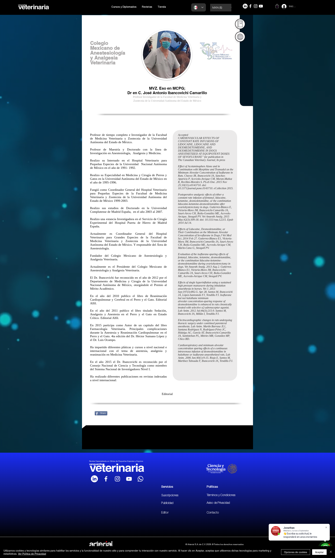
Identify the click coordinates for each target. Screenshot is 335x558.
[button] (124, 7)
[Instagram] (255, 6)
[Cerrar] (331, 552)
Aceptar (319, 552)
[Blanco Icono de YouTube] (128, 478)
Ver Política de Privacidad (32, 553)
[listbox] (223, 8)
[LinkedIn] (245, 6)
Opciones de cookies (295, 552)
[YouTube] (260, 6)
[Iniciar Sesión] (281, 6)
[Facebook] (250, 6)
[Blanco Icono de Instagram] (117, 478)
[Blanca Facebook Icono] (105, 478)
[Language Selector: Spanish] (198, 7)
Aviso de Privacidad (218, 503)
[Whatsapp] (140, 478)
